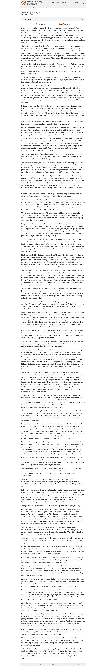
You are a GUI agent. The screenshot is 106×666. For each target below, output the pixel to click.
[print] (78, 665)
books (64, 3)
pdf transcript (65, 24)
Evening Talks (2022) (31, 7)
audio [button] (57, 3)
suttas (52, 3)
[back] (27, 665)
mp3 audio (41, 24)
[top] (53, 665)
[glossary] (65, 665)
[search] (40, 665)
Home (23, 7)
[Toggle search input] (83, 2)
